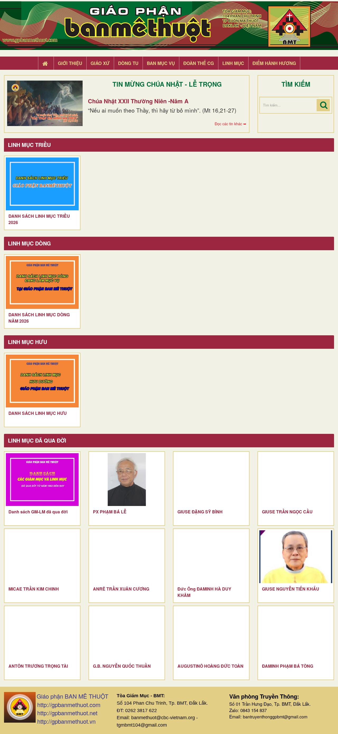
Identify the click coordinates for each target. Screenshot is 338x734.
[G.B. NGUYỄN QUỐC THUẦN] (126, 633)
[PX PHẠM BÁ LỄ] (126, 479)
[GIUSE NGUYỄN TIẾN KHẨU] (295, 556)
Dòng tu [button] (128, 63)
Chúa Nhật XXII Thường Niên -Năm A (138, 101)
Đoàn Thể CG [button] (198, 63)
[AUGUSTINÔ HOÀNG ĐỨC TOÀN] (211, 633)
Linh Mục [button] (233, 63)
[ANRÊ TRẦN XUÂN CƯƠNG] (126, 556)
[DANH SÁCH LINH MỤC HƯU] (42, 381)
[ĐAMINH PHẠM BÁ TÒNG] (295, 633)
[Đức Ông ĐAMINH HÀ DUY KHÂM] (211, 556)
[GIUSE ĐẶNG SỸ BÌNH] (211, 479)
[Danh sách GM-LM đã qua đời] (42, 479)
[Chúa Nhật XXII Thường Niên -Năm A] (45, 103)
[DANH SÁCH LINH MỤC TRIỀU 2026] (42, 183)
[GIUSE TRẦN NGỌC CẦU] (295, 479)
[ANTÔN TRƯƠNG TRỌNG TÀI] (42, 633)
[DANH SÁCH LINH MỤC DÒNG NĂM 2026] (42, 282)
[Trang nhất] (45, 63)
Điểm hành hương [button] (274, 63)
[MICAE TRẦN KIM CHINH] (42, 556)
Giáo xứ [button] (100, 63)
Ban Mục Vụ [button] (161, 63)
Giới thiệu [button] (70, 63)
